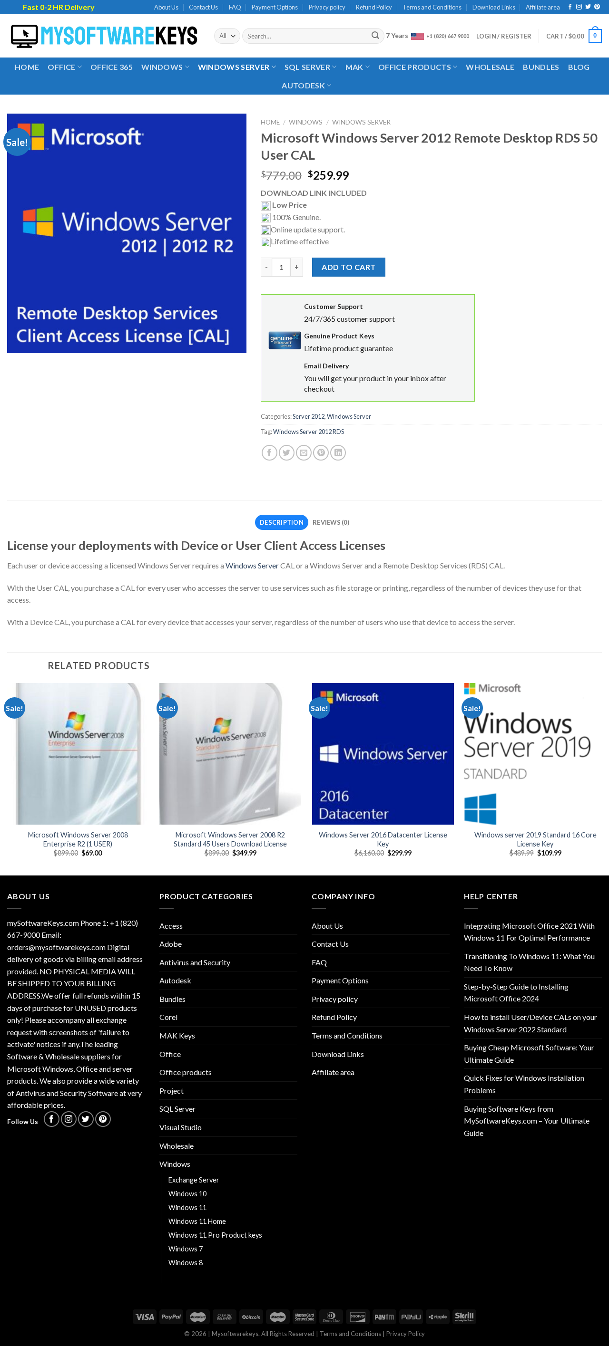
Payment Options (275, 7)
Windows (162, 66)
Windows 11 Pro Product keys (215, 1235)
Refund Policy (374, 7)
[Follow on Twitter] (588, 7)
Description (282, 522)
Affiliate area (543, 7)
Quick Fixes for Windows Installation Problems (524, 1084)
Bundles (541, 66)
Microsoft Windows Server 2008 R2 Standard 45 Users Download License (230, 839)
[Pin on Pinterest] (321, 453)
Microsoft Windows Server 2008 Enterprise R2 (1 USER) (78, 839)
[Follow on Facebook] (570, 7)
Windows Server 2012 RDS (308, 431)
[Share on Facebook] (269, 453)
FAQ (235, 7)
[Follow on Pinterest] (597, 7)
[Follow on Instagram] (579, 7)
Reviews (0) (331, 522)
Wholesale (490, 66)
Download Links (493, 7)
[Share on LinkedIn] (338, 453)
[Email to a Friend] (304, 453)
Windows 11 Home (197, 1221)
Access (171, 925)
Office (61, 66)
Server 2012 (308, 416)
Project (171, 1090)
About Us (166, 7)
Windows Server (233, 66)
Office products (414, 66)
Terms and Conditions (432, 7)
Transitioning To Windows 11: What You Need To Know (529, 962)
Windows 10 (187, 1194)
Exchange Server (193, 1180)
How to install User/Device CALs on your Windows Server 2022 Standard (530, 1023)
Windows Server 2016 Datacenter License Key (383, 839)
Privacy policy (327, 7)
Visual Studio (180, 1127)
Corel (168, 1016)
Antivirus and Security (194, 962)
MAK (354, 66)
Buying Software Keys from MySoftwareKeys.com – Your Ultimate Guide (526, 1120)
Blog (579, 66)
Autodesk (303, 85)
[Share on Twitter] (287, 453)
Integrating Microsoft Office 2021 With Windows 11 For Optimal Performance (529, 931)
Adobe (170, 943)
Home (27, 66)
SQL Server (307, 66)
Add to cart (348, 266)
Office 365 (111, 66)
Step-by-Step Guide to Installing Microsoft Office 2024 (516, 992)
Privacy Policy (405, 1333)
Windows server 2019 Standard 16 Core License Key (535, 839)
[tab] (281, 522)
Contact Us (203, 7)
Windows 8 (185, 1263)
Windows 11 (187, 1207)
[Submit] (376, 36)
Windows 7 (185, 1249)
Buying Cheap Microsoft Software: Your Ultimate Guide (529, 1053)
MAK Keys (177, 1035)
